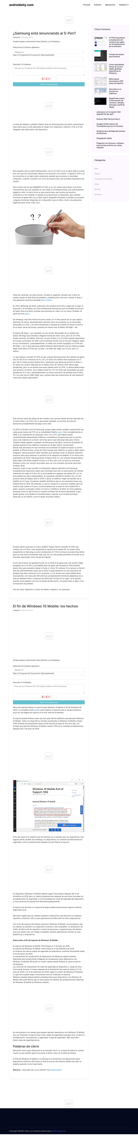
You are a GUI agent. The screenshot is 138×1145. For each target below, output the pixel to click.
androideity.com (21, 5)
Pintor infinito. (46, 300)
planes (37, 710)
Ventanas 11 (124, 5)
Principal (86, 5)
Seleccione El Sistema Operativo (26, 47)
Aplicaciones (110, 5)
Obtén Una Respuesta (49, 84)
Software (97, 5)
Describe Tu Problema (22, 64)
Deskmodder (55, 1070)
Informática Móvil (27, 37)
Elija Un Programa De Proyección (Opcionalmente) (33, 55)
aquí (26, 314)
